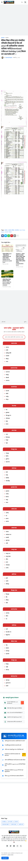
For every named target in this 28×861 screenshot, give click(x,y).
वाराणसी (7, 390)
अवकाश (6, 37)
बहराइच (7, 648)
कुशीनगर (7, 459)
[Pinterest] (11, 235)
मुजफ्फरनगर (8, 682)
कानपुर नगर (8, 553)
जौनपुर (7, 399)
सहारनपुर (7, 680)
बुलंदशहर (7, 412)
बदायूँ (7, 475)
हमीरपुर (7, 599)
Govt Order (22, 230)
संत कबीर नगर (8, 631)
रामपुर (7, 499)
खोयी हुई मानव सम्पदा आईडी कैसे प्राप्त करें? (15, 741)
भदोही (7, 666)
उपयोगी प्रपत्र (13, 824)
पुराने (25, 321)
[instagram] (17, 846)
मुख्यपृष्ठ (2, 37)
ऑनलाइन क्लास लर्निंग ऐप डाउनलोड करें (14, 721)
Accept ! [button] (5, 858)
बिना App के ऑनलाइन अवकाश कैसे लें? (14, 776)
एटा (6, 515)
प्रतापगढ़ (7, 380)
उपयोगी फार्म (21, 824)
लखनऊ (7, 347)
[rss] (21, 846)
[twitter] (10, 846)
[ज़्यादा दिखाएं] (17, 235)
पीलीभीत (7, 477)
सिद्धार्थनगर (8, 634)
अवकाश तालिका (11, 230)
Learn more (10, 854)
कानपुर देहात (8, 556)
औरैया (7, 559)
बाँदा (6, 597)
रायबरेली (7, 355)
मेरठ (6, 409)
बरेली (7, 472)
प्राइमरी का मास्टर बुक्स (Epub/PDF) (14, 717)
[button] (2, 2)
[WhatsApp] (8, 235)
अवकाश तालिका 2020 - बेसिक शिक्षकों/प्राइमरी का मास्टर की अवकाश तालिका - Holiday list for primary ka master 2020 (7, 258)
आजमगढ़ (7, 613)
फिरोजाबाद (8, 437)
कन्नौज (7, 567)
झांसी (7, 578)
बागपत (7, 424)
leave (2, 232)
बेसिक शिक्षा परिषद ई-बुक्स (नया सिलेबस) (14, 708)
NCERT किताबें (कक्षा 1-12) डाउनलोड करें (15, 702)
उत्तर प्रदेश (10, 821)
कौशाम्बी (7, 377)
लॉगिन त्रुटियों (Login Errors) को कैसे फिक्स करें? (15, 764)
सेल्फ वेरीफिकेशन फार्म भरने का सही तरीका (15, 760)
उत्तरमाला (16, 821)
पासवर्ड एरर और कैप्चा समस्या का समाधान (15, 754)
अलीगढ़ (7, 512)
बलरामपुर (7, 650)
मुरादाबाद (7, 491)
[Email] (14, 235)
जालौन (7, 581)
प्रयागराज (8, 371)
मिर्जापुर (7, 664)
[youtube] (14, 846)
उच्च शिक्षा (4, 821)
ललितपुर (7, 583)
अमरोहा (7, 493)
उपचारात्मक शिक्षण (5, 824)
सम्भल (7, 502)
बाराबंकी (7, 537)
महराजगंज (8, 461)
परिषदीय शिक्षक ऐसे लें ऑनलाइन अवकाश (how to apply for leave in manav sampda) (7, 282)
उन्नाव (7, 361)
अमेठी (7, 543)
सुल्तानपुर (7, 540)
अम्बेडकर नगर (8, 534)
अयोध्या (7, 531)
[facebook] (7, 846)
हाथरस (7, 518)
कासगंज (7, 521)
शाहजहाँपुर (8, 480)
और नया (3, 321)
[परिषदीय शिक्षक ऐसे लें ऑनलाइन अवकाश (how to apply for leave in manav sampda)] (7, 274)
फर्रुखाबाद (8, 565)
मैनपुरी (7, 440)
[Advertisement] (14, 20)
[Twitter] (5, 235)
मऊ (6, 618)
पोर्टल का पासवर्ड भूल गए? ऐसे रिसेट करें (14, 749)
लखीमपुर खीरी (8, 353)
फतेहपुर (7, 374)
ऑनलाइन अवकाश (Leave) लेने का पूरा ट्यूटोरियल (14, 770)
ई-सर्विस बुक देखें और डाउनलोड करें (13, 745)
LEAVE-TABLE (8, 232)
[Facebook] (2, 235)
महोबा (7, 602)
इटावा (7, 562)
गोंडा (6, 645)
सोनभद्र (7, 669)
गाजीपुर (7, 396)
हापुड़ (7, 421)
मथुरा (7, 443)
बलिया (7, 615)
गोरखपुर (7, 453)
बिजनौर (7, 496)
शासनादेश (17, 230)
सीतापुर (7, 358)
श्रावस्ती (7, 653)
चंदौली (7, 393)
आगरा (7, 434)
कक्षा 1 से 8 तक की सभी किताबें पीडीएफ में (14, 712)
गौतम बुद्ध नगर (8, 415)
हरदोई (7, 350)
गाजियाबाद (8, 418)
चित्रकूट (7, 594)
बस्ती (7, 629)
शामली (7, 685)
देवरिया (7, 456)
